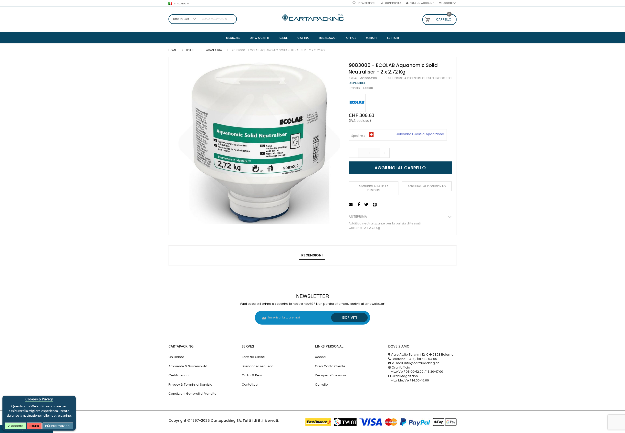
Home (172, 50)
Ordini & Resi (252, 375)
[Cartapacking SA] (313, 17)
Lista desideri (366, 3)
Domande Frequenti (257, 366)
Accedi (320, 357)
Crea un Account (421, 3)
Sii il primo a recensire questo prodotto (420, 78)
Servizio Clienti (253, 357)
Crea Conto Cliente (330, 366)
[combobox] (202, 19)
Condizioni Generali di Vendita (192, 393)
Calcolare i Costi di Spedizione (420, 134)
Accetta (16, 425)
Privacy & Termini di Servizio (190, 384)
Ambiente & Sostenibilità (187, 366)
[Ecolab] (357, 103)
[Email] (351, 204)
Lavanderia (213, 50)
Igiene (190, 50)
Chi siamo (176, 357)
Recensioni (312, 255)
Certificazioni (178, 375)
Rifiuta (34, 425)
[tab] (312, 255)
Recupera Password (331, 375)
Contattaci (250, 384)
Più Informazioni (57, 425)
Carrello (321, 384)
